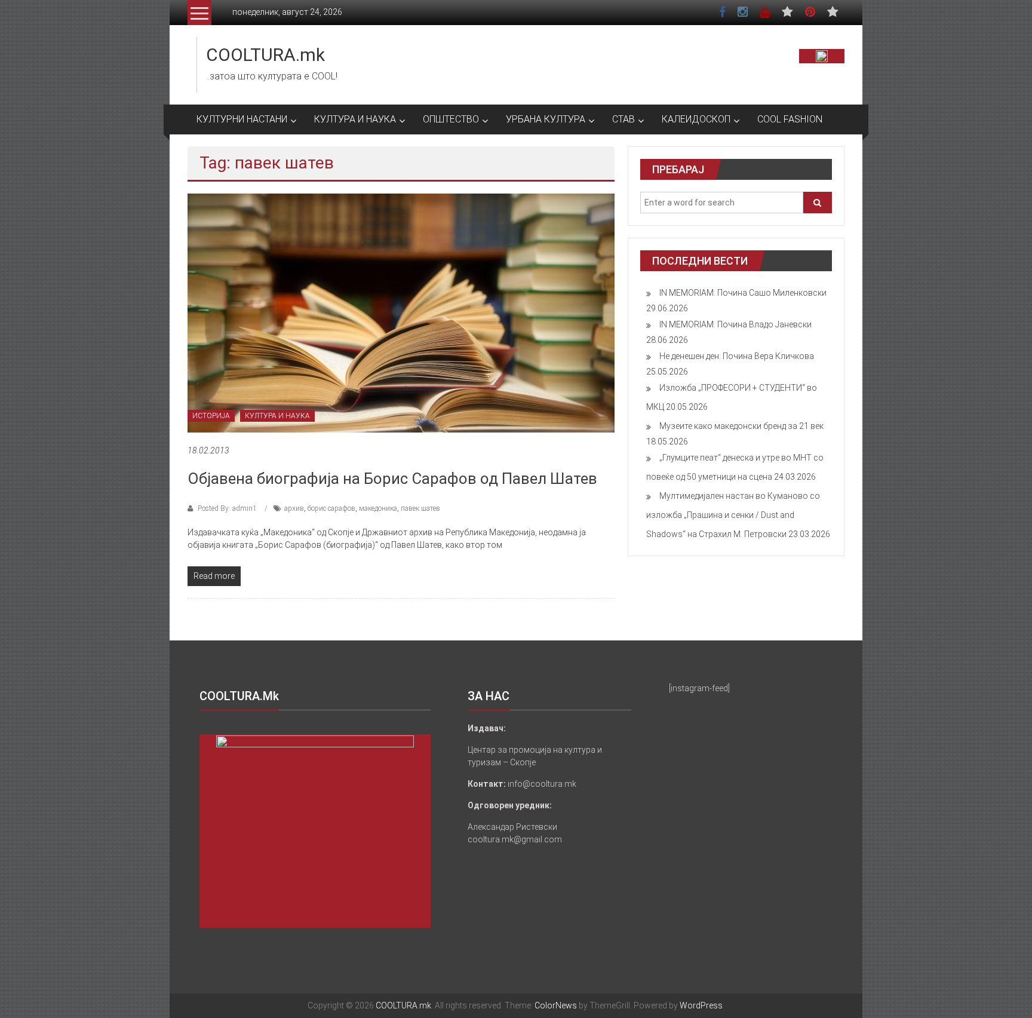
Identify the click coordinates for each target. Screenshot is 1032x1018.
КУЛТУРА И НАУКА (355, 119)
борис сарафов (331, 508)
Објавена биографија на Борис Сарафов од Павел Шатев (392, 478)
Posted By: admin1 (227, 508)
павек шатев (420, 508)
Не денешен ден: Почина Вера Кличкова (736, 356)
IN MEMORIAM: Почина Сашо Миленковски (743, 293)
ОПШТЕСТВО (451, 119)
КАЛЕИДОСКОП (696, 119)
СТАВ (623, 119)
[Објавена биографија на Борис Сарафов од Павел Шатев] (401, 312)
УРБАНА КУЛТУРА (545, 119)
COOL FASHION (789, 119)
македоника (378, 508)
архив (294, 508)
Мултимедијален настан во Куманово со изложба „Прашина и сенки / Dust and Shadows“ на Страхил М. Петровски (733, 515)
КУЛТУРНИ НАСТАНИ (241, 119)
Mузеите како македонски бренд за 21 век (741, 426)
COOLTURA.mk (265, 54)
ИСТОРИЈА (211, 416)
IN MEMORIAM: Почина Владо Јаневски (735, 324)
